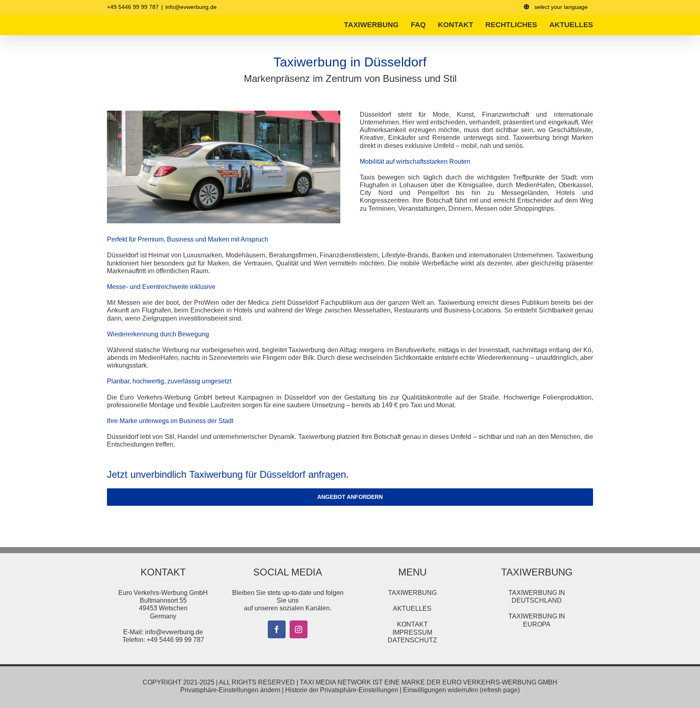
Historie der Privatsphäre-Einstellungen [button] (341, 690)
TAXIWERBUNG (412, 592)
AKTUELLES (412, 608)
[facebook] (277, 629)
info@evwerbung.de (191, 7)
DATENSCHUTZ (412, 640)
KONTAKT (412, 624)
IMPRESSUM (412, 632)
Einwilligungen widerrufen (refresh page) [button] (461, 690)
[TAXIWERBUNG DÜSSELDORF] (223, 113)
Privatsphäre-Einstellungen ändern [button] (230, 690)
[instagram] (298, 629)
